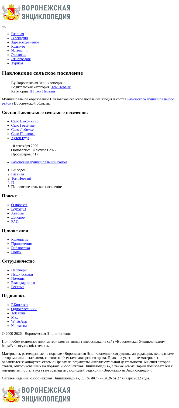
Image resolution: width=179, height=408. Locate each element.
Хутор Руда (20, 138)
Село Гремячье (22, 125)
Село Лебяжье (22, 130)
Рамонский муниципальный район (39, 162)
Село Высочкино (24, 121)
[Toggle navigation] (4, 27)
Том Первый (61, 87)
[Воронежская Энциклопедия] (36, 22)
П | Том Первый (42, 91)
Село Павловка (23, 134)
